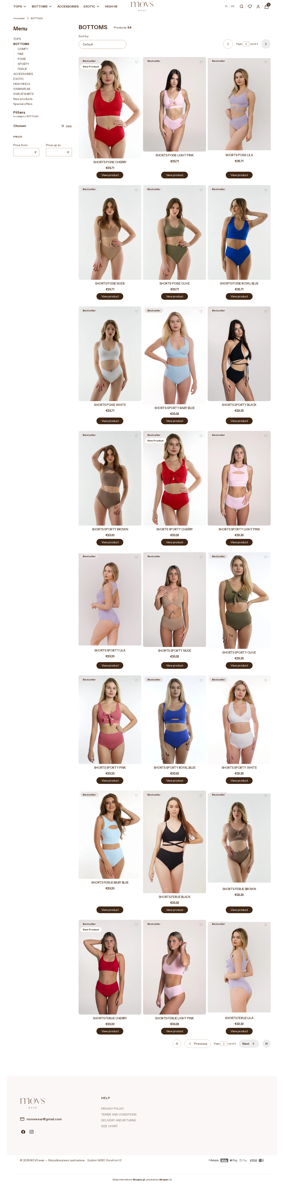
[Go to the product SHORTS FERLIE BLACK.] (174, 842)
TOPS (17, 39)
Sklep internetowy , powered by (140, 1179)
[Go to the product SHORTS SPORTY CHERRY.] (174, 478)
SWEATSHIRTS (23, 94)
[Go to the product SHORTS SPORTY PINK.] (110, 719)
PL (226, 6)
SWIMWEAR (21, 89)
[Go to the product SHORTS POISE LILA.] (239, 104)
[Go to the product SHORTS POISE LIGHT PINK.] (174, 104)
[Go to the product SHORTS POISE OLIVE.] (174, 232)
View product (110, 175)
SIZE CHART (109, 1126)
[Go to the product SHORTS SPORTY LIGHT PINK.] (239, 478)
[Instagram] (31, 1132)
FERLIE (22, 69)
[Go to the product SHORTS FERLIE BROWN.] (239, 838)
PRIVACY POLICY (112, 1108)
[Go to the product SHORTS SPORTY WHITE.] (239, 719)
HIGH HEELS (21, 84)
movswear (19, 18)
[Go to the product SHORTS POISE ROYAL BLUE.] (239, 232)
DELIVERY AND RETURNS (118, 1120)
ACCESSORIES (23, 74)
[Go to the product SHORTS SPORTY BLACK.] (239, 353)
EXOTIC (18, 79)
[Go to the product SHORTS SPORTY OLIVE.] (239, 600)
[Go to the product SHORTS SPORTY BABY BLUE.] (174, 355)
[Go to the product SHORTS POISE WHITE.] (110, 353)
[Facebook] (23, 1132)
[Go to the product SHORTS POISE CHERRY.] (110, 107)
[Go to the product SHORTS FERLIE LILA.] (239, 967)
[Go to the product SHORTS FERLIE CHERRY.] (110, 967)
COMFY (23, 49)
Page (239, 43)
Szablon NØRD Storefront (103, 1160)
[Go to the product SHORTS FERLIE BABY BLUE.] (110, 835)
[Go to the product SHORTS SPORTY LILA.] (110, 599)
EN (232, 6)
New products (22, 99)
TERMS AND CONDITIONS (119, 1114)
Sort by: (84, 36)
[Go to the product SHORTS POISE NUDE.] (110, 232)
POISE (22, 59)
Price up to (53, 145)
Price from (20, 145)
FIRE (21, 54)
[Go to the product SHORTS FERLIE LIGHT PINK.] (174, 967)
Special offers (22, 104)
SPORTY (23, 64)
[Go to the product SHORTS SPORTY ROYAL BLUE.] (174, 719)
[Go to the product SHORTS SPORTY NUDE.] (174, 599)
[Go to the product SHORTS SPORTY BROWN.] (110, 478)
